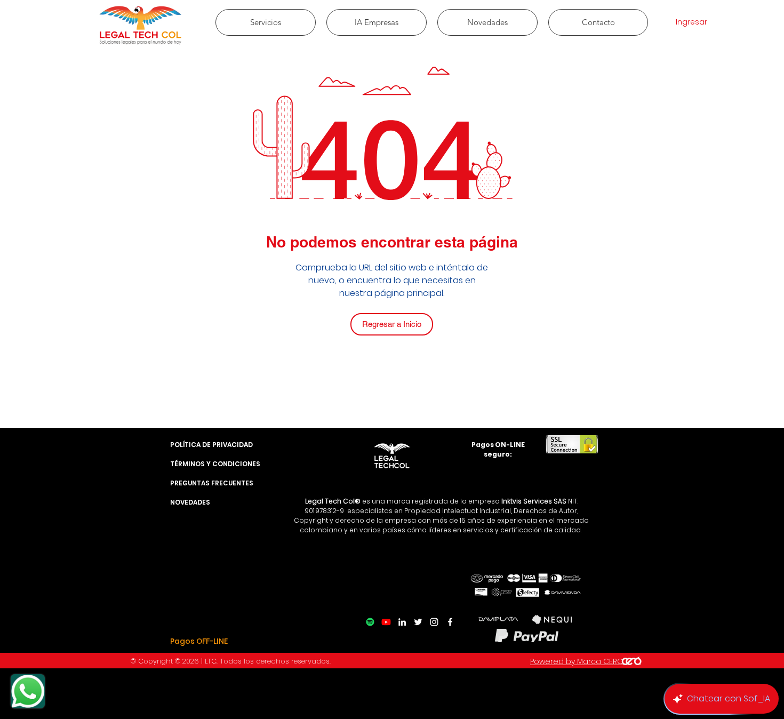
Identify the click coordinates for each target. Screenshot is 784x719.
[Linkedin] (402, 622)
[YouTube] (386, 622)
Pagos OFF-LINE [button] (199, 641)
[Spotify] (370, 622)
